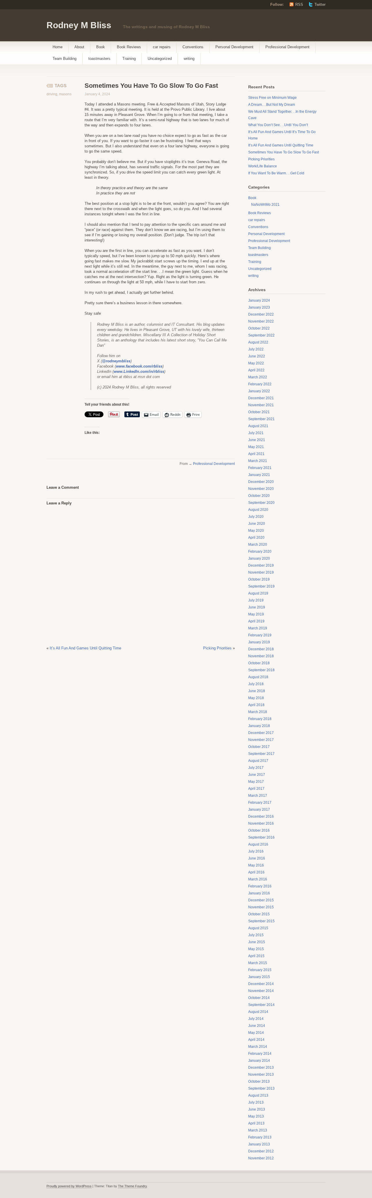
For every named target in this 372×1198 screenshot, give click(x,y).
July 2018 (256, 684)
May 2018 (256, 698)
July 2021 (256, 433)
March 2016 (257, 879)
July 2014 (256, 1019)
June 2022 (256, 356)
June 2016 (256, 858)
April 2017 (256, 789)
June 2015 (256, 942)
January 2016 (259, 893)
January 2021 (259, 475)
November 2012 (261, 1158)
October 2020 (259, 496)
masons (65, 94)
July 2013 (256, 1102)
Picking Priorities (217, 648)
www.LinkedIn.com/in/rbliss (139, 371)
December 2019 (261, 565)
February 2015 (259, 970)
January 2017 (259, 809)
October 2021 (259, 412)
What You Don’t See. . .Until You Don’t (278, 125)
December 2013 (261, 1068)
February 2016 (259, 886)
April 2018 (256, 705)
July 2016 (256, 851)
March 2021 (257, 461)
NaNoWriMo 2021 (265, 205)
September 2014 (261, 1005)
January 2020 (259, 558)
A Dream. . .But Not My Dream (271, 105)
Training (129, 58)
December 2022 (261, 314)
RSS (299, 4)
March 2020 (257, 544)
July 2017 (256, 768)
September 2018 (261, 670)
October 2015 (259, 914)
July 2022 (256, 349)
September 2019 (261, 586)
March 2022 (257, 377)
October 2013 (259, 1081)
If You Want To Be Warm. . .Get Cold (276, 173)
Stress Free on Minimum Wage (272, 98)
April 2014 (256, 1040)
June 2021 (256, 440)
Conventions (193, 47)
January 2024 (259, 300)
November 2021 (261, 405)
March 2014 (257, 1047)
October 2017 (259, 747)
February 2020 (259, 551)
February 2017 (259, 803)
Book (100, 47)
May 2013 (256, 1116)
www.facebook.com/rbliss (139, 366)
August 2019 (258, 593)
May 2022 (256, 363)
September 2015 (261, 921)
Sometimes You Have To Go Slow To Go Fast (283, 152)
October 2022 (259, 328)
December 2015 (261, 900)
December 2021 (261, 398)
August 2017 (258, 761)
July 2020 (256, 517)
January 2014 (259, 1061)
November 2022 (261, 321)
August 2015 (258, 928)
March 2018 (257, 712)
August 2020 (258, 510)
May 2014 (256, 1033)
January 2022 (259, 391)
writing (189, 58)
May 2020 (256, 531)
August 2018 (258, 677)
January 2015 (259, 977)
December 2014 (261, 984)
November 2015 (261, 907)
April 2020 (256, 538)
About (79, 47)
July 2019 (256, 600)
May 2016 (256, 865)
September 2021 (261, 419)
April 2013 (256, 1123)
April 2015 (256, 956)
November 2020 (261, 489)
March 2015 (257, 963)
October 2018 (259, 663)
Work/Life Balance (262, 166)
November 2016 (261, 823)
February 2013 (259, 1137)
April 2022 (256, 370)
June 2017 (256, 775)
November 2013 (261, 1074)
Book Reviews (129, 47)
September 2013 (261, 1088)
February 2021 (259, 468)
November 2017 (261, 740)
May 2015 (256, 949)
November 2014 (261, 991)
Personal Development (234, 47)
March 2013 (257, 1130)
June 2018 (256, 691)
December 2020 (261, 482)
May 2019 (256, 614)
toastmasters (99, 58)
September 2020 (261, 503)
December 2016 (261, 816)
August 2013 (258, 1095)
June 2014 (256, 1026)
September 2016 (261, 837)
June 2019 (256, 607)
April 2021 (256, 454)
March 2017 (257, 796)
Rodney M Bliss (78, 25)
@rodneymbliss (116, 361)
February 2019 (259, 635)
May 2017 (256, 782)
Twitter (320, 4)
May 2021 (256, 447)
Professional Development (287, 47)
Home (57, 47)
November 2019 (261, 572)
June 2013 (256, 1109)
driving (51, 94)
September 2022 (261, 335)
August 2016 (258, 844)
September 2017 (261, 754)
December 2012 (261, 1151)
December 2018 (261, 649)
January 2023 (259, 307)
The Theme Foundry (132, 1186)
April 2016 (256, 872)
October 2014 (259, 998)
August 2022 (258, 342)
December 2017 (261, 733)
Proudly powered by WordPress (69, 1186)
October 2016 (259, 830)
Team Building (64, 58)
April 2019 (256, 621)
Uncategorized (160, 58)
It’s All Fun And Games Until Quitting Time (85, 648)
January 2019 (259, 642)
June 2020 (256, 524)
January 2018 (259, 726)
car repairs (162, 47)
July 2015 (256, 935)
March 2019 (257, 628)
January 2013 (259, 1144)
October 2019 (259, 579)
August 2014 (258, 1012)
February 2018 (259, 719)
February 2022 (259, 384)
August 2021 (258, 426)
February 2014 (259, 1054)
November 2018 (261, 656)
